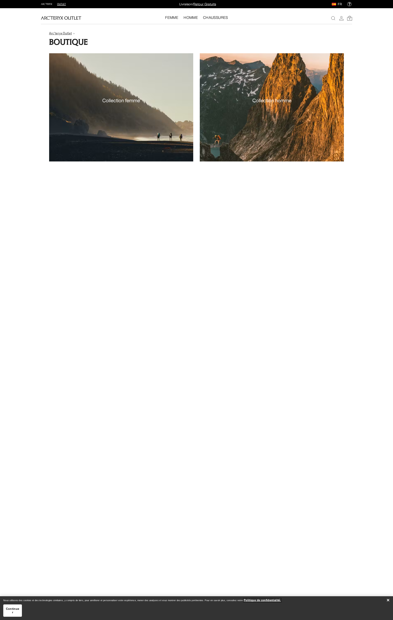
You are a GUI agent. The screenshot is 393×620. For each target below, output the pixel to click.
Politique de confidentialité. (262, 600)
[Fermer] (388, 600)
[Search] (333, 18)
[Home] (61, 18)
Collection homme (271, 100)
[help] (349, 4)
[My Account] (341, 18)
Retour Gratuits (204, 4)
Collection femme (121, 100)
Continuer (12, 610)
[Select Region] (335, 4)
